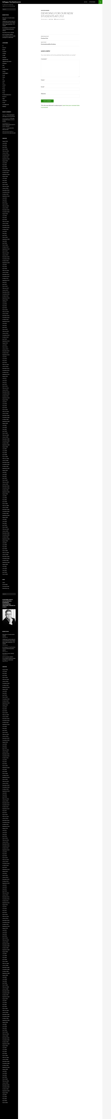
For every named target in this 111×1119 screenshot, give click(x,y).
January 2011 (5, 390)
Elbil (3, 65)
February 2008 (5, 458)
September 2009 (6, 421)
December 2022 (5, 209)
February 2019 (5, 253)
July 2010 (4, 401)
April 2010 (4, 407)
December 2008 (5, 439)
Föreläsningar (5, 69)
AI (2, 45)
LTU (3, 79)
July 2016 (4, 301)
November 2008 (5, 441)
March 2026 (5, 149)
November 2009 (5, 417)
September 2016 (6, 298)
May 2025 (4, 164)
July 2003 (4, 566)
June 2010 (4, 403)
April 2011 (4, 384)
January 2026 (5, 153)
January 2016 (5, 313)
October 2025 (5, 157)
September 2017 (6, 280)
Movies (4, 85)
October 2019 (5, 247)
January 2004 (5, 554)
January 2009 (5, 437)
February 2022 (5, 221)
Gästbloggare (5, 73)
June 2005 (4, 521)
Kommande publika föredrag (48, 43)
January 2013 (5, 348)
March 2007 (5, 480)
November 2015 (5, 317)
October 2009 (5, 419)
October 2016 (5, 296)
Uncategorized (45, 10)
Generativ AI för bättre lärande (8, 133)
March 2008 (5, 456)
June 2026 (4, 143)
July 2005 (4, 519)
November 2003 (5, 558)
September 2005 (6, 515)
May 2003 (4, 570)
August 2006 (5, 493)
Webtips (4, 106)
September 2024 (6, 174)
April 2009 (4, 431)
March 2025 (5, 168)
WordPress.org (5, 588)
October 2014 (5, 337)
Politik (3, 90)
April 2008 (4, 454)
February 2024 (5, 186)
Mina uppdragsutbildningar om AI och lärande (8, 120)
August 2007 (5, 470)
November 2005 (5, 511)
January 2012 (5, 366)
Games (3, 71)
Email (43, 86)
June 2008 (4, 450)
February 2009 (5, 435)
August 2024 (5, 176)
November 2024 (5, 170)
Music (3, 86)
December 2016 (5, 292)
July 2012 (4, 356)
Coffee (3, 55)
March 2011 (5, 386)
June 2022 (4, 215)
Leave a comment (60, 19)
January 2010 (5, 413)
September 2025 (6, 158)
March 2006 (5, 503)
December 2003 (5, 556)
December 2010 (5, 392)
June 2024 (4, 178)
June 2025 (4, 162)
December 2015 (5, 315)
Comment (44, 59)
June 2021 (4, 231)
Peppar (51, 19)
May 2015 (4, 325)
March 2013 (5, 347)
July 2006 (4, 495)
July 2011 (4, 378)
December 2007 (5, 462)
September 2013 (6, 341)
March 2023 (5, 204)
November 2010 (5, 394)
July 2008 (4, 448)
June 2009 (4, 427)
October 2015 (5, 319)
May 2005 (4, 523)
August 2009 (5, 423)
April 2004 (4, 548)
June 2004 (4, 544)
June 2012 (4, 358)
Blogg (85, 1)
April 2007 (4, 478)
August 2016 (5, 300)
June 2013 (4, 345)
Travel (3, 102)
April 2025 (4, 166)
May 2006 (4, 499)
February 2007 (5, 482)
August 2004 (5, 540)
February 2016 (5, 311)
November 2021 (5, 227)
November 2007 (5, 464)
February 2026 (5, 151)
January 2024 (5, 188)
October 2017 (5, 278)
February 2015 (5, 331)
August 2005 (5, 517)
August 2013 (5, 343)
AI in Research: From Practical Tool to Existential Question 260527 (8, 29)
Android (4, 47)
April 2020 (4, 243)
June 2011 (4, 380)
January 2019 (5, 254)
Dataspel (4, 57)
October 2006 (5, 490)
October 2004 (5, 537)
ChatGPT (4, 51)
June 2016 (4, 303)
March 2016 (5, 309)
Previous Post (45, 37)
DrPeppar (4, 63)
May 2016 (4, 305)
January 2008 (5, 460)
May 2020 (4, 241)
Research (4, 96)
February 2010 (5, 411)
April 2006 (4, 501)
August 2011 (5, 376)
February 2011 (5, 388)
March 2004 (5, 550)
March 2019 (5, 251)
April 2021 (4, 235)
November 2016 (5, 294)
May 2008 (4, 452)
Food (3, 67)
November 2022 (5, 211)
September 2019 (6, 249)
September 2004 (6, 539)
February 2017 (5, 288)
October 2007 (5, 466)
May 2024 (4, 180)
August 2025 (5, 160)
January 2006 (5, 507)
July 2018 (4, 264)
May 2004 (4, 546)
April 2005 (4, 525)
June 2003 (4, 568)
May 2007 (4, 476)
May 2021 (4, 233)
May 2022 (4, 217)
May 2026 (4, 145)
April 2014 (4, 339)
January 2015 (5, 333)
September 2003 (6, 562)
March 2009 (5, 433)
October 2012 (5, 352)
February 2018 (5, 270)
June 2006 (4, 497)
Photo (3, 88)
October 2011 (5, 372)
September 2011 (6, 374)
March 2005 (5, 527)
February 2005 (5, 529)
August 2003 (5, 564)
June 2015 (4, 323)
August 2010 (5, 399)
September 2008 (6, 444)
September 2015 (6, 321)
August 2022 (5, 213)
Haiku (3, 77)
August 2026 (5, 141)
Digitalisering (5, 59)
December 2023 (5, 190)
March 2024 (5, 184)
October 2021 (5, 229)
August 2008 (5, 446)
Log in (3, 582)
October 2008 (5, 443)
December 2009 (5, 415)
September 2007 (6, 468)
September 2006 (6, 491)
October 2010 (5, 396)
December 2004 (5, 533)
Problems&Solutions (6, 94)
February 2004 (5, 552)
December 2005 (5, 509)
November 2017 (5, 276)
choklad (4, 53)
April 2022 (4, 219)
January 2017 (5, 290)
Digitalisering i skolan (6, 61)
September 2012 (6, 354)
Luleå (3, 81)
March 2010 (5, 409)
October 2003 (5, 560)
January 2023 (5, 207)
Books (3, 49)
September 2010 (6, 397)
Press (3, 92)
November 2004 (5, 535)
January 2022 (5, 223)
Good (3, 75)
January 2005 (5, 531)
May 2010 (4, 405)
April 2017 (4, 284)
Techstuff (4, 100)
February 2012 (5, 364)
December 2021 (5, 225)
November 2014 (5, 335)
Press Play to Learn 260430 (8, 32)
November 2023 (5, 192)
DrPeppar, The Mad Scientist (11, 2)
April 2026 (4, 147)
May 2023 (4, 200)
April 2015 (4, 327)
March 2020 (5, 245)
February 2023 (5, 205)
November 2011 (5, 370)
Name (43, 80)
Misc (3, 83)
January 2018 (5, 272)
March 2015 (5, 329)
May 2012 (4, 360)
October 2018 (5, 260)
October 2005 (5, 513)
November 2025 (5, 155)
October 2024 (5, 172)
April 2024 (4, 182)
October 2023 (5, 194)
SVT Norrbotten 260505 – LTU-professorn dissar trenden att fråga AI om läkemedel (8, 36)
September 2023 (6, 196)
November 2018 (5, 258)
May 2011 (4, 382)
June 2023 (4, 198)
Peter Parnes (92, 1)
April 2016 (4, 307)
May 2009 (4, 429)
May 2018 (4, 266)
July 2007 (4, 472)
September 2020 (6, 239)
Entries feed (4, 584)
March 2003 (5, 574)
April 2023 (4, 202)
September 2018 (6, 262)
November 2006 (5, 488)
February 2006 (5, 505)
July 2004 (4, 542)
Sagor (3, 98)
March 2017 (5, 286)
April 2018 (4, 268)
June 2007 (4, 474)
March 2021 (5, 237)
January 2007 (5, 484)
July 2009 (4, 425)
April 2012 (4, 362)
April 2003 (4, 572)
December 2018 (5, 256)
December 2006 (5, 486)
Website (43, 93)
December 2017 (5, 274)
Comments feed (5, 586)
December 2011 (5, 368)
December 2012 (5, 350)
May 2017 (4, 282)
